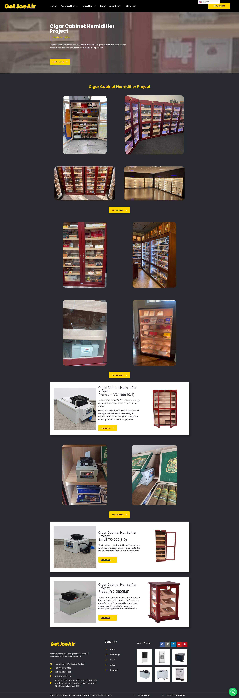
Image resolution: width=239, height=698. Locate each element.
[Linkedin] (173, 644)
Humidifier (87, 6)
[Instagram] (167, 644)
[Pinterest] (184, 644)
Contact (131, 6)
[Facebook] (162, 644)
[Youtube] (179, 644)
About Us (114, 6)
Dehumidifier (68, 6)
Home (54, 6)
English (205, 2)
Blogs (102, 6)
